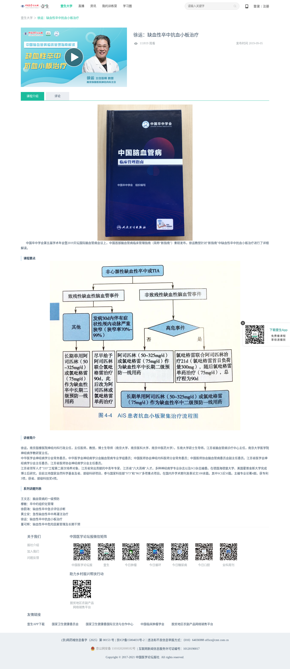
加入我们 (33, 551)
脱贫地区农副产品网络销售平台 (192, 624)
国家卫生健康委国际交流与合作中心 (109, 624)
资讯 (93, 6)
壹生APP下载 (36, 624)
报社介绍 (33, 545)
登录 (256, 6)
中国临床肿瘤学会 (152, 624)
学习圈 (127, 6)
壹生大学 (66, 6)
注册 (266, 6)
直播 (81, 6)
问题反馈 (33, 557)
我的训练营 (109, 6)
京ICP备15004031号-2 (131, 640)
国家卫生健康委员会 (65, 624)
